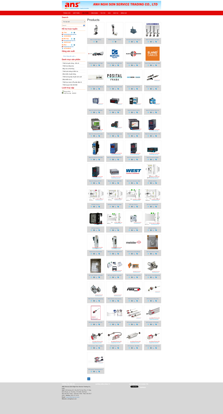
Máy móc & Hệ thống (68, 68)
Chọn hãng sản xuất (69, 56)
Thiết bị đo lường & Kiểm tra (70, 71)
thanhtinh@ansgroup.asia (70, 34)
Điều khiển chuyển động (69, 74)
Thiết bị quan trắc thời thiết (70, 85)
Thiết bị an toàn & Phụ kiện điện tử (72, 82)
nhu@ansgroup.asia (69, 46)
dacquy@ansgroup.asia (69, 40)
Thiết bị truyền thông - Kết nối (71, 63)
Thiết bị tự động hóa (68, 66)
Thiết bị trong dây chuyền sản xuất (72, 77)
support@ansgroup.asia (72, 397)
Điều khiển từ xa (67, 79)
